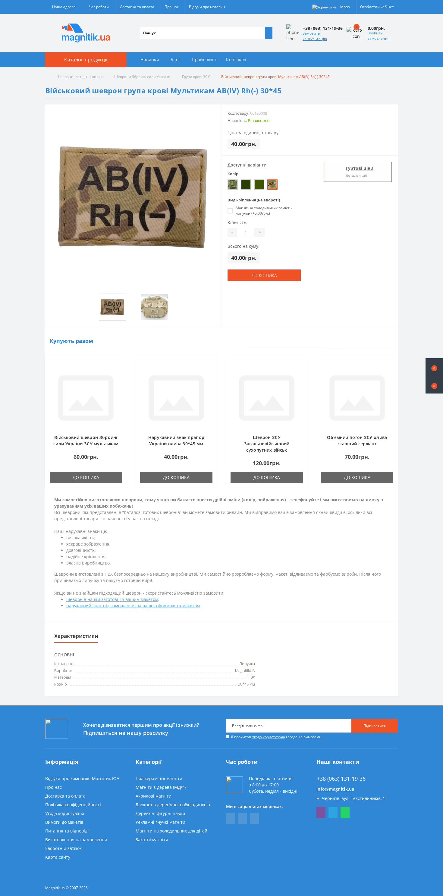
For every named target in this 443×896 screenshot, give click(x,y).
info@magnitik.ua (335, 789)
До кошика (264, 275)
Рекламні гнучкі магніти (160, 822)
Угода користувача (268, 736)
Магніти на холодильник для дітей (171, 831)
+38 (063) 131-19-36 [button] (341, 778)
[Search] (268, 33)
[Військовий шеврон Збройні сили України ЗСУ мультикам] (86, 397)
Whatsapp (345, 812)
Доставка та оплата (137, 6)
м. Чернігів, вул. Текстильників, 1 (350, 798)
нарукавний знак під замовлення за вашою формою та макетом (133, 605)
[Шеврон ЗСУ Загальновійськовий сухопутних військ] (267, 397)
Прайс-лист (204, 59)
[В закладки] (120, 364)
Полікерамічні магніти (159, 778)
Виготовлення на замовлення (76, 839)
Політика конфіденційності (73, 804)
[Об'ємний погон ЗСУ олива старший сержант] (357, 397)
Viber (320, 812)
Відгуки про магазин (207, 6)
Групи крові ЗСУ (196, 76)
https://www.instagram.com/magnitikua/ (254, 818)
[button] (434, 385)
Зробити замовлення (379, 35)
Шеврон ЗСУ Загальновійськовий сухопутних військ (266, 443)
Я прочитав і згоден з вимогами (276, 736)
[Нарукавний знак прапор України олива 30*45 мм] (176, 397)
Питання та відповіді (67, 831)
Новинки (149, 59)
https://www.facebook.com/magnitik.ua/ (230, 818)
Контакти (236, 59)
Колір (233, 173)
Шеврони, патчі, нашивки (80, 76)
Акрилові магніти (153, 796)
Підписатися (374, 725)
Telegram (333, 812)
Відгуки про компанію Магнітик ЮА (82, 778)
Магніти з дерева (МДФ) (161, 787)
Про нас (172, 6)
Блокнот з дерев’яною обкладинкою (173, 804)
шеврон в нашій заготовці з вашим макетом (112, 599)
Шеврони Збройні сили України (142, 76)
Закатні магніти (152, 839)
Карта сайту (57, 857)
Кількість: (237, 222)
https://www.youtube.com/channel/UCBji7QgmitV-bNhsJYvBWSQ (242, 818)
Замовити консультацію (315, 36)
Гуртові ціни (359, 168)
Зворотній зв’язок (63, 848)
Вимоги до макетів (64, 822)
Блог (175, 59)
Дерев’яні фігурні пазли (160, 813)
